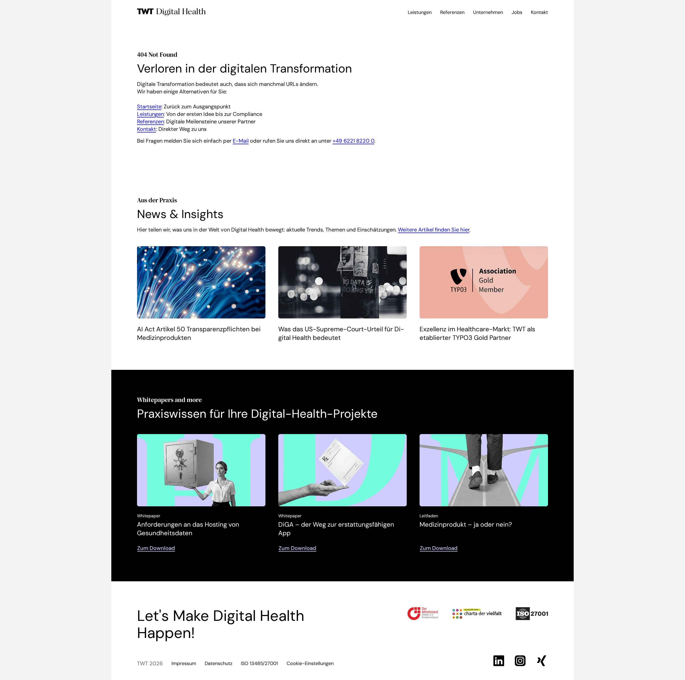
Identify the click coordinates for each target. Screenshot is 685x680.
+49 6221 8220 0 (353, 140)
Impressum (184, 663)
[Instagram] (520, 660)
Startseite (149, 106)
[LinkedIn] (498, 660)
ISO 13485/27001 (259, 663)
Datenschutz (218, 663)
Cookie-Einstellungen (310, 663)
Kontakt (539, 12)
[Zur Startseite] (171, 12)
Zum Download (156, 548)
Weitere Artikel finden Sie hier (433, 229)
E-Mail (241, 140)
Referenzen (452, 12)
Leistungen (420, 12)
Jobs (517, 12)
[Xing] (541, 660)
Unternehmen (488, 12)
